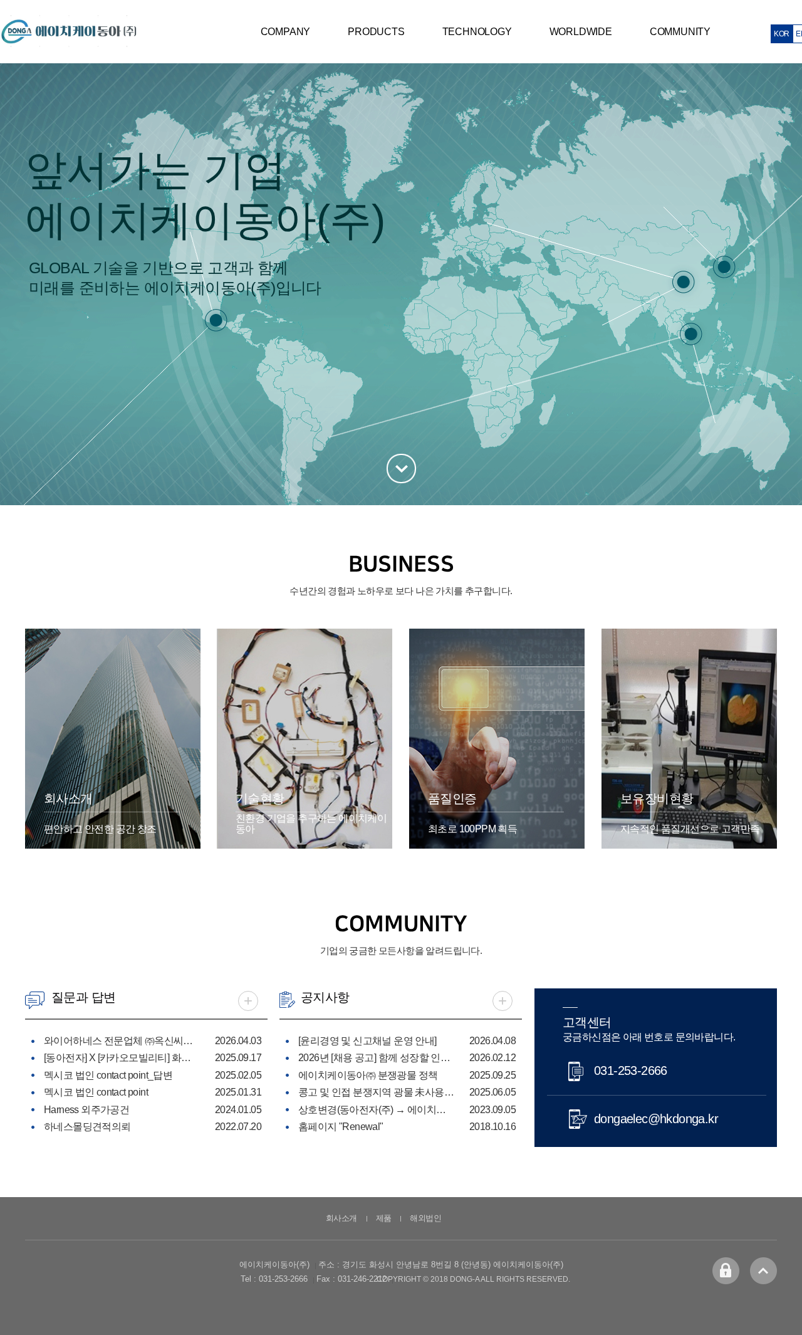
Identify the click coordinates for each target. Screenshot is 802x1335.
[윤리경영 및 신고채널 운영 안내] (367, 1040)
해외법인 (425, 1218)
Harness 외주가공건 (86, 1109)
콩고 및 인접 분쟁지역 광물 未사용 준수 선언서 (376, 1092)
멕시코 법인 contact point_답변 (108, 1075)
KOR (781, 33)
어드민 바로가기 (725, 1270)
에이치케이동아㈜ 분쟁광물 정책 (367, 1075)
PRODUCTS (376, 31)
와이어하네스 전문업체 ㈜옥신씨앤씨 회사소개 (122, 1040)
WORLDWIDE (580, 31)
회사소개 (341, 1218)
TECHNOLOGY (477, 31)
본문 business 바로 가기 (401, 468)
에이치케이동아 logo (69, 31)
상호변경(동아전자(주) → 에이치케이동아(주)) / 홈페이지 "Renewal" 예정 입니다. (376, 1109)
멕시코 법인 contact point (96, 1092)
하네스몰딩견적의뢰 (87, 1126)
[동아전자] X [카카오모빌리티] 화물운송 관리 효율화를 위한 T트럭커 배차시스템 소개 (122, 1057)
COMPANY (286, 31)
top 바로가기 (763, 1270)
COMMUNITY (680, 31)
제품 (384, 1218)
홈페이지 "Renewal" (340, 1126)
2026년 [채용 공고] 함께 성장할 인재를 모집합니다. (376, 1057)
